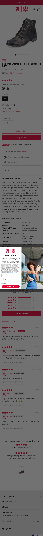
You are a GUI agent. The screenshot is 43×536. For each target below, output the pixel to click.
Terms (16, 272)
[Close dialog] (41, 248)
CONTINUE (10, 286)
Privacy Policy (11, 272)
